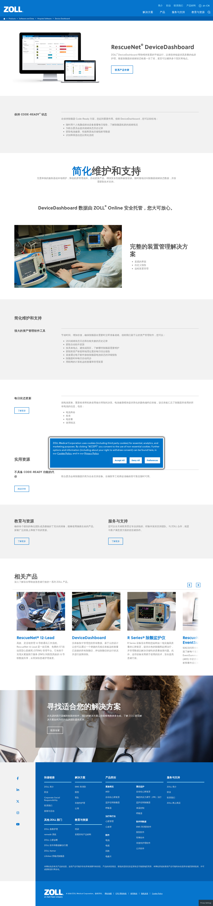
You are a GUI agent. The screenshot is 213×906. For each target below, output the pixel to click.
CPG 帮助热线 (120, 893)
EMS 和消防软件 (143, 826)
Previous (189, 585)
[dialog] (106, 453)
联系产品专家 (122, 69)
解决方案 (148, 12)
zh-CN (206, 5)
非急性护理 (80, 802)
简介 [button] (160, 5)
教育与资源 (198, 12)
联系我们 (48, 805)
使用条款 (133, 893)
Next (198, 585)
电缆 (107, 845)
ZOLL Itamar (50, 850)
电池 (107, 840)
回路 (107, 850)
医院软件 (140, 832)
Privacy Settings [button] (205, 903)
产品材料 (191, 5)
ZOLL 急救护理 (51, 829)
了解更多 (22, 410)
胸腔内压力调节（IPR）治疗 (149, 797)
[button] (204, 6)
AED (107, 791)
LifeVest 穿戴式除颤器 (54, 856)
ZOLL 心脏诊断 (51, 839)
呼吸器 (108, 808)
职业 (168, 5)
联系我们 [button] (179, 5)
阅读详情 (22, 488)
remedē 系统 (50, 834)
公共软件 (140, 848)
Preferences (152, 460)
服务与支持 (178, 12)
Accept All (120, 460)
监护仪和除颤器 (112, 802)
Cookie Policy (157, 893)
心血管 (108, 826)
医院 (77, 792)
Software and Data (26, 18)
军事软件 (140, 837)
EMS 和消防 (80, 786)
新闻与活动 (49, 811)
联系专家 (55, 730)
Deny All (136, 460)
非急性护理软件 (143, 843)
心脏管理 (109, 821)
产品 (162, 12)
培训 (77, 829)
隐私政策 (144, 893)
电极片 (108, 856)
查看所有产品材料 (83, 834)
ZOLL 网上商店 (174, 802)
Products (12, 18)
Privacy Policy (91, 453)
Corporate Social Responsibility (52, 799)
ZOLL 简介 (49, 786)
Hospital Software (44, 18)
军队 (77, 797)
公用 (77, 808)
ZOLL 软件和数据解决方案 (56, 845)
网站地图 (108, 893)
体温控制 (140, 808)
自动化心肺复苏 (112, 797)
